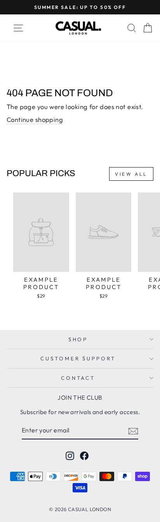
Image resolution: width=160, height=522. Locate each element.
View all (131, 174)
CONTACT (78, 378)
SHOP (78, 339)
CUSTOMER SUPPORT (78, 358)
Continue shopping (35, 119)
